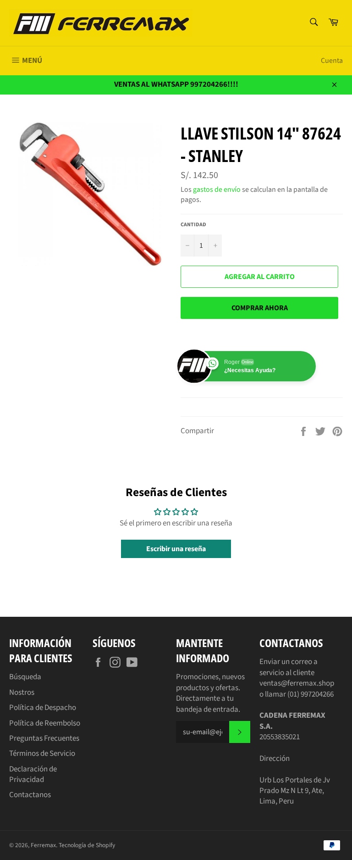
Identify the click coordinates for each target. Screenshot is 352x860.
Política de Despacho (42, 707)
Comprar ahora (259, 308)
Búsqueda (25, 676)
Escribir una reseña (176, 549)
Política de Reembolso (44, 723)
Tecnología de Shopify (87, 845)
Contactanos (30, 794)
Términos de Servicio (42, 753)
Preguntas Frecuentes (44, 738)
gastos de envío (217, 189)
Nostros (21, 692)
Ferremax (43, 845)
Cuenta (332, 61)
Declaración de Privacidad (33, 774)
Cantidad (193, 225)
